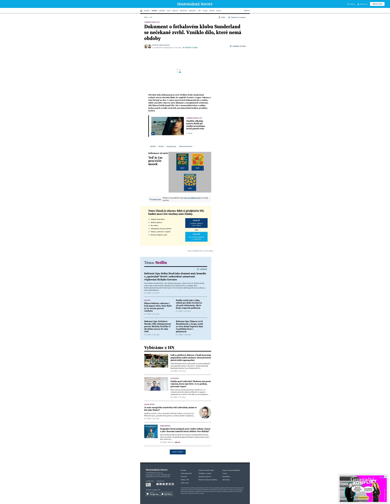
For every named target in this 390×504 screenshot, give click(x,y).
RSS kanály (226, 480)
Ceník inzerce (185, 483)
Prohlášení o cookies (205, 473)
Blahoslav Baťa (165, 45)
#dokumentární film (185, 146)
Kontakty (183, 470)
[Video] (153, 133)
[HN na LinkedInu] (167, 484)
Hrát (182, 168)
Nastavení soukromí (205, 476)
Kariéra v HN (185, 480)
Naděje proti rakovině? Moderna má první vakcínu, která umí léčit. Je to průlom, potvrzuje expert (191, 384)
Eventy (225, 473)
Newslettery (226, 476)
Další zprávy (177, 452)
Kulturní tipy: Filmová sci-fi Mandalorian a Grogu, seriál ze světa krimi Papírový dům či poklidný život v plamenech (189, 327)
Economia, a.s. (158, 473)
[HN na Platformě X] (158, 484)
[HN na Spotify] (170, 484)
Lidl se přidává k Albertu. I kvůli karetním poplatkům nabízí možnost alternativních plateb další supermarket (191, 357)
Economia (184, 476)
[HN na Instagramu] (164, 484)
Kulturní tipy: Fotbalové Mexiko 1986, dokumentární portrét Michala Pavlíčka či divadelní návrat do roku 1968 (157, 327)
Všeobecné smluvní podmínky (208, 480)
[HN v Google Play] (153, 494)
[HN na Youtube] (173, 484)
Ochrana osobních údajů (206, 470)
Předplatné (377, 4)
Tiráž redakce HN (186, 473)
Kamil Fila (155, 45)
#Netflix (153, 146)
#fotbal (161, 146)
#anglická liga (171, 146)
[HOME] (141, 11)
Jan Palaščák (149, 404)
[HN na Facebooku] (161, 484)
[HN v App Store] (167, 494)
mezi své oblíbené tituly (192, 198)
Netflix (161, 263)
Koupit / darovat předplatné (231, 470)
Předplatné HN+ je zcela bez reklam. (203, 251)
